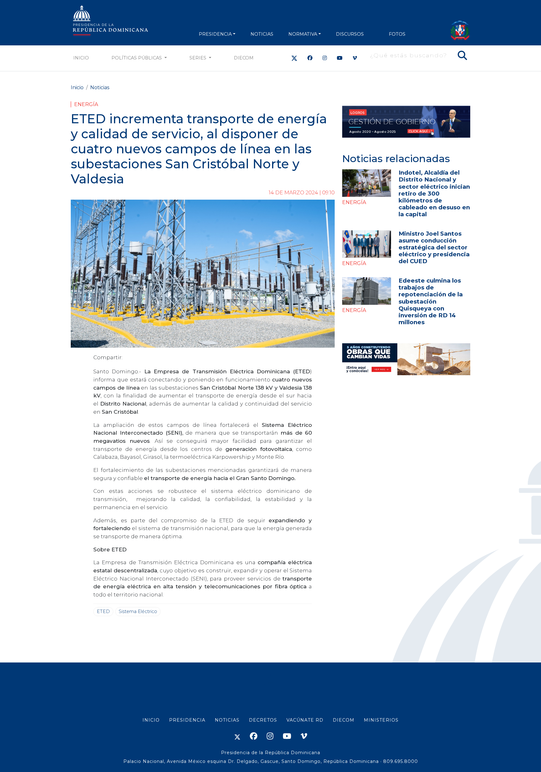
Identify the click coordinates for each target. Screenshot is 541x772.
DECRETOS (263, 720)
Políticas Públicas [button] (137, 58)
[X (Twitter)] (294, 58)
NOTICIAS (261, 34)
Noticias (99, 87)
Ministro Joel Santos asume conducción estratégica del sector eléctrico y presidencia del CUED (434, 247)
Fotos (397, 34)
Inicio (81, 58)
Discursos (350, 34)
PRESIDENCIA (215, 34)
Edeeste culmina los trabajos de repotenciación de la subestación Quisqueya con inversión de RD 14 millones (431, 301)
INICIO (151, 720)
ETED (103, 611)
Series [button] (198, 58)
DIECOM (244, 58)
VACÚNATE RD (304, 720)
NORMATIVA (302, 34)
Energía (86, 104)
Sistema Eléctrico (138, 611)
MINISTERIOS (381, 720)
